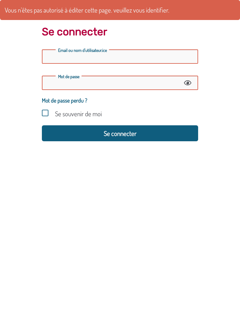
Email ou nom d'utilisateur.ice (82, 50)
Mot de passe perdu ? (64, 100)
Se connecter (120, 133)
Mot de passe (68, 76)
